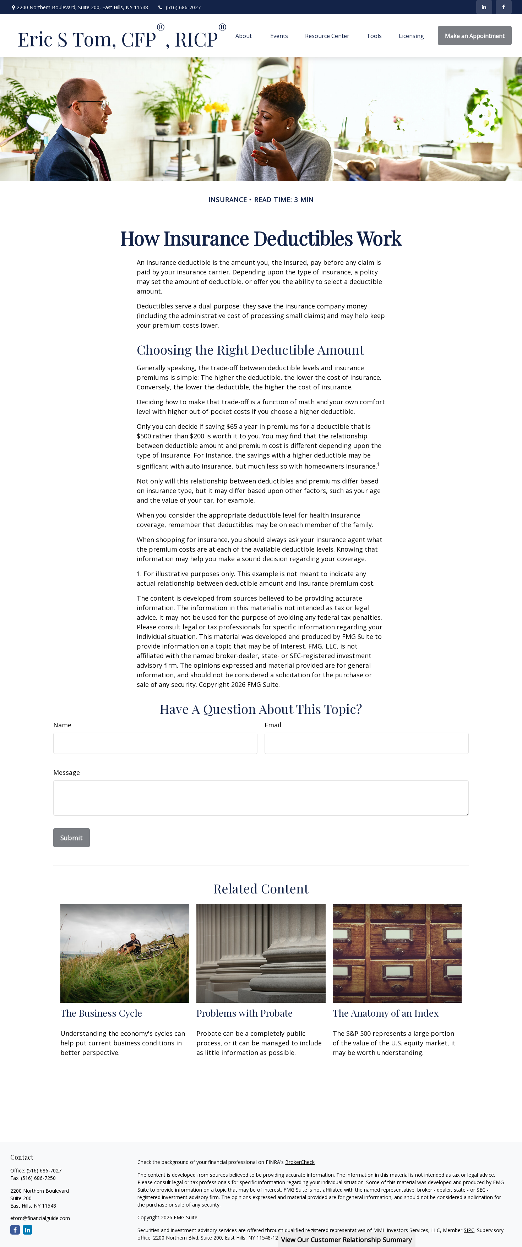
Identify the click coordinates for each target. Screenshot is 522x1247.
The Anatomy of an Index (386, 1012)
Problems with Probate (244, 1012)
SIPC (469, 1230)
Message (66, 772)
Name (62, 725)
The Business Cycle (101, 1012)
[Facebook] (504, 7)
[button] (244, 35)
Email (273, 725)
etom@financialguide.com (40, 1218)
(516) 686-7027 (183, 7)
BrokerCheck (300, 1162)
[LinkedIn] (484, 7)
